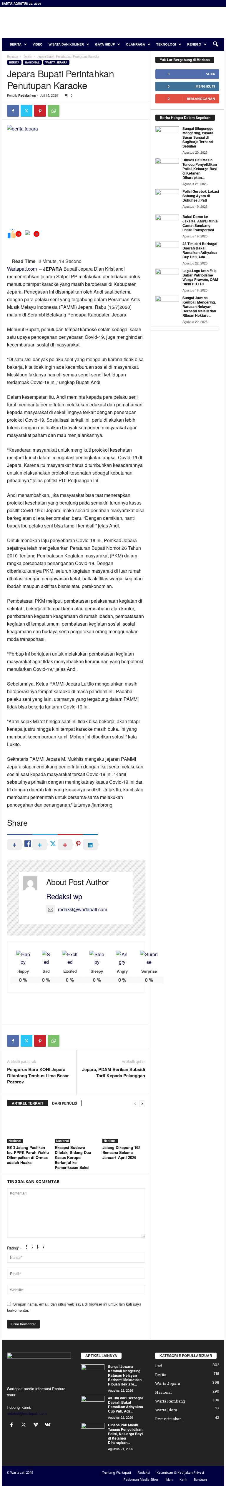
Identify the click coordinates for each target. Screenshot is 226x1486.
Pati (158, 1365)
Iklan (169, 1479)
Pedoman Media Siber (141, 1479)
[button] (215, 44)
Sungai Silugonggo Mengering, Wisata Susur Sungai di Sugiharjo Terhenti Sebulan (197, 137)
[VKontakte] (48, 1425)
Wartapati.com (22, 268)
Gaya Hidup (105, 44)
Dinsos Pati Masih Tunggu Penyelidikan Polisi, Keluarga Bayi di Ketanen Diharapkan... (199, 168)
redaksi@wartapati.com (82, 909)
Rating (13, 1248)
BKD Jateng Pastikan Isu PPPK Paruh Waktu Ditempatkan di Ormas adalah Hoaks (28, 1155)
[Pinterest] (40, 111)
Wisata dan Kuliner (66, 44)
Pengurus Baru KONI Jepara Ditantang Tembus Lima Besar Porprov (38, 1075)
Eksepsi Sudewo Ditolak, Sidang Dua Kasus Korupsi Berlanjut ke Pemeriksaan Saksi (73, 1157)
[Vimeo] (37, 1425)
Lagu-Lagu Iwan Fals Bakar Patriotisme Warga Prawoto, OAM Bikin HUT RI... (200, 277)
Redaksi (144, 1472)
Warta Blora (166, 1410)
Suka (210, 74)
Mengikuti (205, 86)
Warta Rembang (170, 1401)
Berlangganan (201, 98)
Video (38, 44)
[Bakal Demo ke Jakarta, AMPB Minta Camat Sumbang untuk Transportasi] (167, 223)
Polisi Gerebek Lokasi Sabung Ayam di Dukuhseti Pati (200, 196)
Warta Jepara (56, 62)
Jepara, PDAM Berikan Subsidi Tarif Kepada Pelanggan (113, 1072)
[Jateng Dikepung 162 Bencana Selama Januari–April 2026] (123, 1127)
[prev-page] (135, 1103)
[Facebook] (13, 111)
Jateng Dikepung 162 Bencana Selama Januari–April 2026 (121, 1152)
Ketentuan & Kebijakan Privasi (180, 1472)
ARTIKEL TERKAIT (27, 1103)
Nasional (32, 62)
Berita (15, 44)
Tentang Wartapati (116, 1472)
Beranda (12, 56)
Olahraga (135, 44)
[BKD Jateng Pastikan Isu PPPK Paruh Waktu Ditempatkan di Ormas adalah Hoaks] (28, 1127)
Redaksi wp (27, 95)
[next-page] (142, 1103)
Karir (183, 1479)
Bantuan (200, 1479)
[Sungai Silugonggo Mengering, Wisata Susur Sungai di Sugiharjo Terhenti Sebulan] (167, 135)
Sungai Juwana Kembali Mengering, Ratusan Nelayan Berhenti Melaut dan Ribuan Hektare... (199, 306)
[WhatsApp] (53, 111)
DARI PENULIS (64, 1103)
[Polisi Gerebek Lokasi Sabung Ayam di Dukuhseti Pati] (167, 198)
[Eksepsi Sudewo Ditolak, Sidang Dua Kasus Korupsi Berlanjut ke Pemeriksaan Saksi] (76, 1127)
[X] (26, 111)
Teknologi (166, 44)
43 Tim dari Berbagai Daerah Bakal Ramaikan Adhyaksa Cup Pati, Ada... (199, 250)
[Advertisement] (149, 22)
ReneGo (194, 44)
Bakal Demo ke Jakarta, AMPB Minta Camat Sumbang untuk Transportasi (200, 223)
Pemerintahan (168, 1418)
